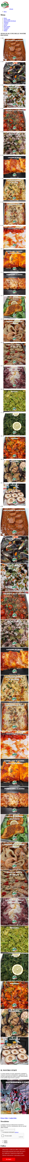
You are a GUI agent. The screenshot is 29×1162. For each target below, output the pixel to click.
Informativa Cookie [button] (19, 1155)
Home (5, 18)
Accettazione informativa (10, 1132)
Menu (5, 11)
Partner (5, 30)
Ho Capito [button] (8, 1159)
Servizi (5, 25)
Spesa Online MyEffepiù (10, 21)
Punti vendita (7, 26)
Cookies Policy (13, 1118)
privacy (17, 1132)
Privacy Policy (4, 1118)
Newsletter (6, 27)
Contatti (6, 29)
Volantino (6, 22)
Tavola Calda (7, 19)
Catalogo (6, 23)
